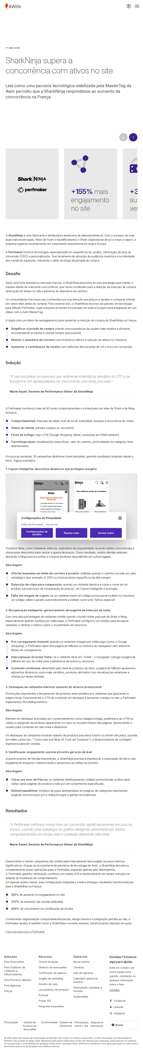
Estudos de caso (48, 984)
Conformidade (49, 1022)
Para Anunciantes (14, 961)
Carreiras (78, 967)
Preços (8, 991)
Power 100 (45, 1000)
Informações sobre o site (81, 1024)
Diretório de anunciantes (53, 967)
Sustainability (80, 996)
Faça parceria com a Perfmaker (25, 931)
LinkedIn (118, 1007)
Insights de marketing (51, 978)
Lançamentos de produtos (54, 989)
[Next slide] (133, 137)
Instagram (119, 1013)
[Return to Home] (12, 6)
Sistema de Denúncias (66, 1024)
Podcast (43, 995)
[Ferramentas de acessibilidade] (129, 6)
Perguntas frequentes (51, 1006)
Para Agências (12, 985)
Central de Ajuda (48, 961)
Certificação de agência (52, 972)
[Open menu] (137, 6)
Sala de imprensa (83, 972)
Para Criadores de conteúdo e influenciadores (14, 971)
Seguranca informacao (97, 1024)
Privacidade (11, 1022)
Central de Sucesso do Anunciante (30, 1026)
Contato (114, 990)
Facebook (120, 1000)
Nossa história (81, 961)
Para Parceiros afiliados (17, 979)
